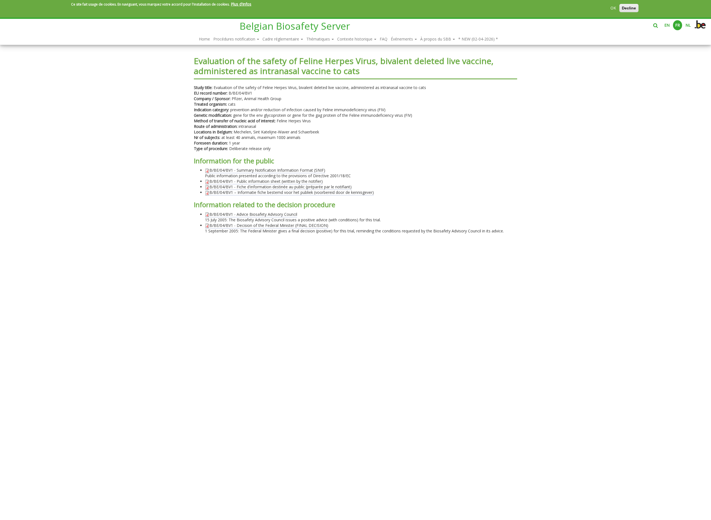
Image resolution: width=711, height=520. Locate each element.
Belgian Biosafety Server (295, 25)
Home (204, 39)
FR (677, 25)
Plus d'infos (241, 4)
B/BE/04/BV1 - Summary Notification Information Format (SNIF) (267, 170)
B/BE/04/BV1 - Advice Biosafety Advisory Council (253, 214)
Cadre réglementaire (281, 39)
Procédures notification (234, 39)
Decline (629, 8)
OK (613, 8)
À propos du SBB (436, 39)
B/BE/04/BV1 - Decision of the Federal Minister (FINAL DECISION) (268, 225)
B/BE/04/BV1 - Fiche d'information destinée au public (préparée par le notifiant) (280, 186)
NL (688, 25)
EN (667, 25)
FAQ (383, 39)
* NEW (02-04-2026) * (478, 39)
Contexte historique (355, 39)
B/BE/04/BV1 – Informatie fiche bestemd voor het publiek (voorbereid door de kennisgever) (291, 192)
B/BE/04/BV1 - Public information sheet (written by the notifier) (266, 181)
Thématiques (318, 39)
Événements (402, 39)
